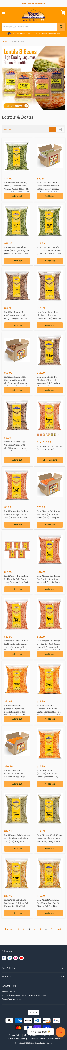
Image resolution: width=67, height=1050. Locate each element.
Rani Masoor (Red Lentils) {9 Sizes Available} (49, 448)
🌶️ (60, 1032)
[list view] (60, 129)
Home (4, 41)
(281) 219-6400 (14, 999)
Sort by (7, 129)
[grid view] (52, 129)
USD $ (32, 1012)
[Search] (61, 27)
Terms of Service (38, 1039)
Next (59, 929)
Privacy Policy (15, 1035)
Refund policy (54, 1039)
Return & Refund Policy (17, 1039)
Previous (9, 929)
